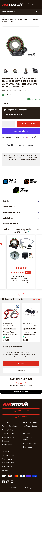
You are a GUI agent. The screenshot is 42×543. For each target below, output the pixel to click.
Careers (5, 470)
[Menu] (38, 4)
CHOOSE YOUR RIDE (14, 115)
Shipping (5, 441)
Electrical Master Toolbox (28, 439)
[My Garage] (27, 4)
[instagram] (7, 482)
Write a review (21, 392)
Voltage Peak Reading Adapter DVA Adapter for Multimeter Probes (10, 335)
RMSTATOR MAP (9, 437)
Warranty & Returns (30, 422)
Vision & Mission (8, 455)
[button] (21, 137)
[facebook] (3, 482)
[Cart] (32, 4)
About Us (5, 452)
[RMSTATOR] (12, 4)
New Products (27, 447)
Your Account (7, 422)
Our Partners (7, 459)
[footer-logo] (16, 404)
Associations (7, 466)
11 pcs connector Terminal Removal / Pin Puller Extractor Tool (30, 335)
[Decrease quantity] (4, 124)
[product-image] (11, 312)
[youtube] (12, 482)
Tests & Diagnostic (29, 443)
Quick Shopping (8, 433)
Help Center (7, 445)
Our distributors (8, 463)
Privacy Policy (7, 430)
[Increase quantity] (12, 124)
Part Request (27, 430)
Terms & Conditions (9, 426)
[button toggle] (37, 12)
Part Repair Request (30, 426)
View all (36, 299)
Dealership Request (30, 433)
